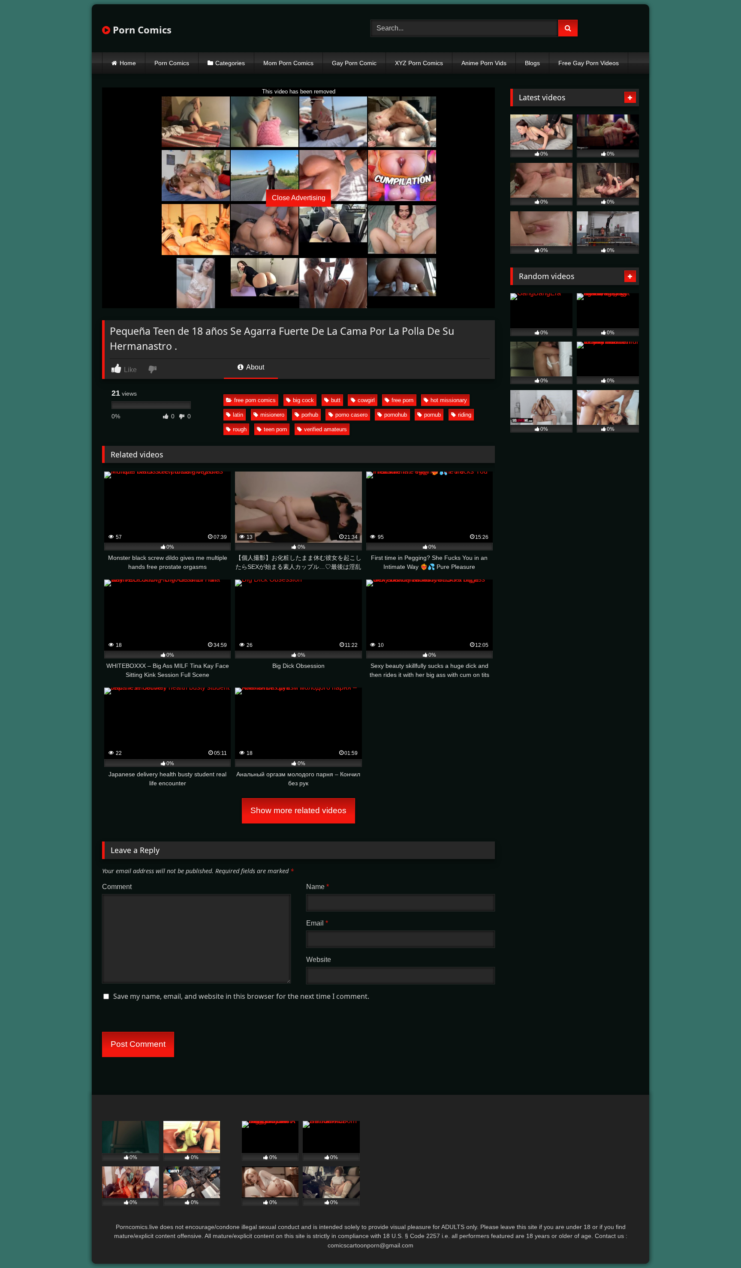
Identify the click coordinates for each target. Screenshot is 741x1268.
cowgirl (366, 400)
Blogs (532, 63)
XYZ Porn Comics (419, 63)
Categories (230, 63)
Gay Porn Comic (354, 63)
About (254, 367)
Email (317, 923)
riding (464, 415)
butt (335, 400)
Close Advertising (298, 197)
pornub (432, 415)
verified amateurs (325, 429)
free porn (402, 400)
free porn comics (255, 400)
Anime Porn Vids (483, 63)
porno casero (351, 415)
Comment (117, 886)
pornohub (395, 415)
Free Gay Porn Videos (588, 63)
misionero (272, 415)
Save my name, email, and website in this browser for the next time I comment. (241, 996)
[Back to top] (714, 1242)
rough (240, 429)
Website (318, 959)
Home (128, 63)
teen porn (275, 429)
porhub (309, 415)
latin (238, 415)
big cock (303, 400)
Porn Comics (141, 29)
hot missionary (449, 400)
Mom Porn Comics (288, 63)
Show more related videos (298, 810)
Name (317, 886)
